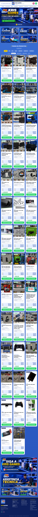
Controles (26, 6)
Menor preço (19, 53)
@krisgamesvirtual (24, 502)
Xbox (12, 6)
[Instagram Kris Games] (34, 3)
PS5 (9, 50)
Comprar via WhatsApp (7, 80)
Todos (3, 6)
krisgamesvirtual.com (24, 503)
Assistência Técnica (33, 6)
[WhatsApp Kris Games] (36, 3)
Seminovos (21, 6)
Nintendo (16, 6)
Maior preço (25, 53)
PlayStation (7, 6)
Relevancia (13, 53)
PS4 (12, 50)
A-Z (29, 53)
